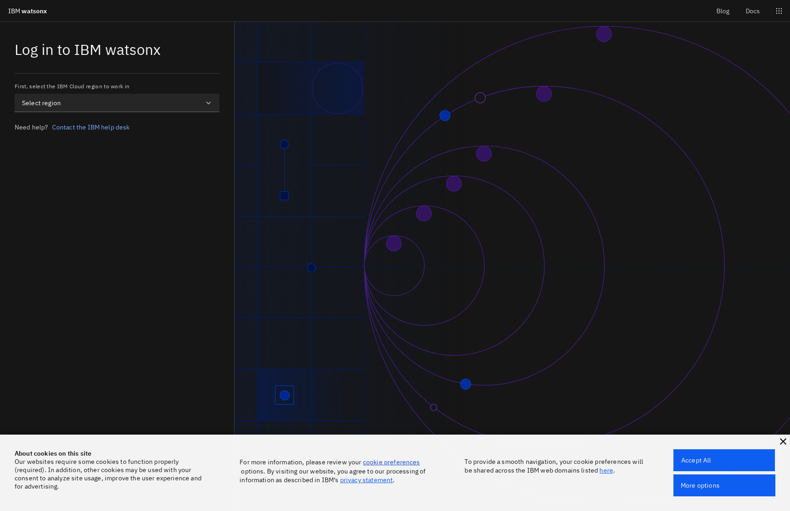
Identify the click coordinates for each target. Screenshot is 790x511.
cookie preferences (391, 462)
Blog (722, 11)
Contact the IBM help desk (91, 127)
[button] (783, 441)
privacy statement (366, 480)
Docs (753, 11)
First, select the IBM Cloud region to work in (72, 86)
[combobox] (117, 103)
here (606, 470)
